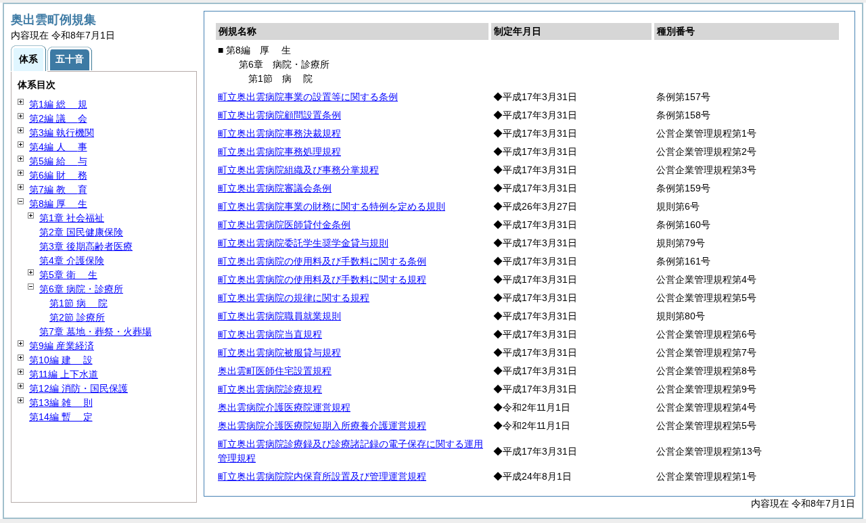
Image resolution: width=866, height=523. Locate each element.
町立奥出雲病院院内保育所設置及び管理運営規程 (322, 476)
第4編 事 (58, 146)
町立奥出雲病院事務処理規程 (279, 151)
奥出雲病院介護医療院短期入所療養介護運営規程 (322, 425)
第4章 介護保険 (71, 260)
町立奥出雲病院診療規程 (270, 389)
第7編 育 (58, 189)
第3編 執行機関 (61, 132)
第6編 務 (58, 175)
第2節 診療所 (77, 317)
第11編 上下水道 (63, 374)
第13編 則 (61, 402)
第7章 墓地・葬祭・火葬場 (95, 331)
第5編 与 (58, 161)
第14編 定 (61, 416)
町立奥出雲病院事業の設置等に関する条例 (308, 96)
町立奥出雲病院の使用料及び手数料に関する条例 (322, 261)
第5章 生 (68, 274)
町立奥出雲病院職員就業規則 (279, 316)
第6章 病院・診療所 (81, 288)
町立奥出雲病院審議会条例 (275, 188)
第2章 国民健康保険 (81, 232)
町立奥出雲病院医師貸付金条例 (284, 224)
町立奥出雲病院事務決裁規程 (279, 133)
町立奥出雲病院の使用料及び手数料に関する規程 (322, 279)
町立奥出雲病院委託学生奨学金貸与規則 (303, 242)
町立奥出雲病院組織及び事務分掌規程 (298, 169)
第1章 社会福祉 (71, 217)
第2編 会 (58, 118)
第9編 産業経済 (61, 345)
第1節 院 (78, 303)
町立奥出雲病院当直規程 (270, 334)
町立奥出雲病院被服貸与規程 (279, 352)
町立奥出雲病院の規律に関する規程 (293, 297)
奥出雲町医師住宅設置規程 (275, 370)
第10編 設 (61, 360)
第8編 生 (58, 203)
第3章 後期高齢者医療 (86, 246)
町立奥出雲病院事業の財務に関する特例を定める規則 (331, 206)
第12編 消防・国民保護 (78, 388)
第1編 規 (58, 104)
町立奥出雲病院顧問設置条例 (279, 115)
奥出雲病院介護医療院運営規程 (284, 407)
